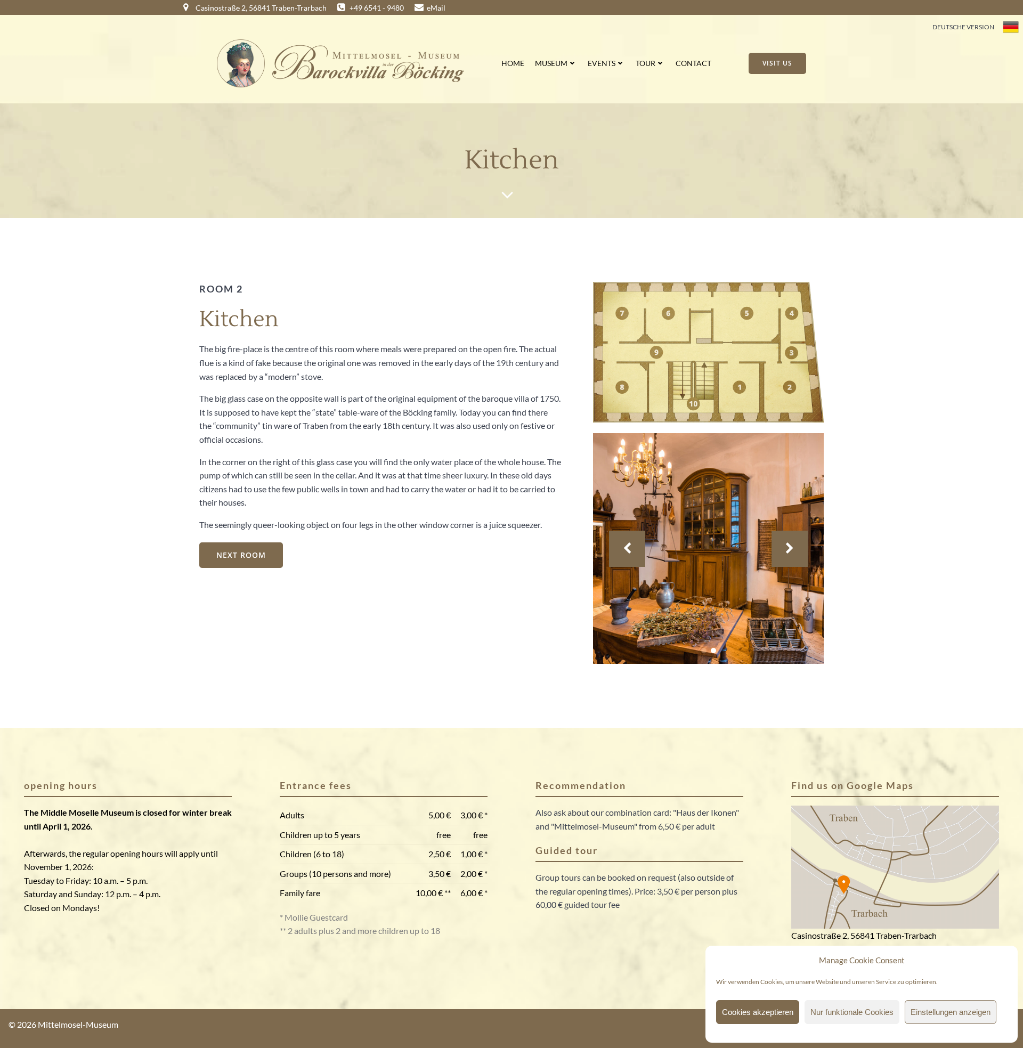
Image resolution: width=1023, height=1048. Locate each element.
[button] (704, 650)
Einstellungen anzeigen (950, 1012)
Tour (645, 63)
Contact (693, 63)
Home (512, 63)
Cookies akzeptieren (757, 1012)
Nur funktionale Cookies (852, 1012)
